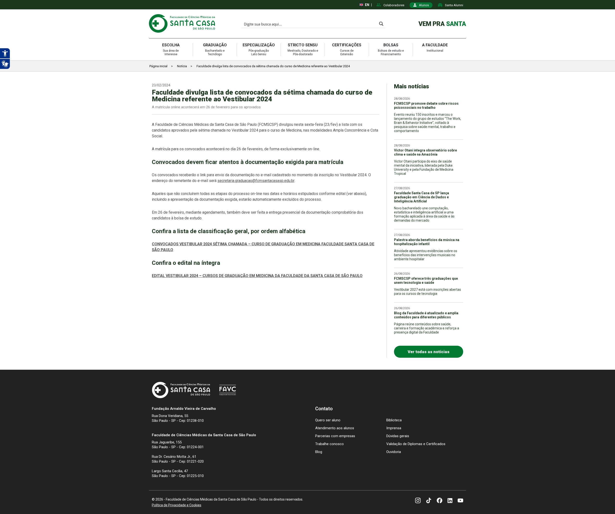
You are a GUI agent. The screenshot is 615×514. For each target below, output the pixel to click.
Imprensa (393, 428)
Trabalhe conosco (329, 444)
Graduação (215, 49)
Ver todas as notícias (428, 351)
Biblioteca (394, 420)
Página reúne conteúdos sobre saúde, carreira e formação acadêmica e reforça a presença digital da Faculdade (426, 328)
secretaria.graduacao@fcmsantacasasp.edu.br (255, 180)
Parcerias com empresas (335, 436)
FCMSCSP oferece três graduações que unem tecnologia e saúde (426, 280)
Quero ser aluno (327, 420)
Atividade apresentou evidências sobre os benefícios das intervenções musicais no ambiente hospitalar (425, 255)
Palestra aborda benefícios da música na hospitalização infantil (426, 242)
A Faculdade (435, 47)
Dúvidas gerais (397, 436)
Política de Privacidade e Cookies (176, 505)
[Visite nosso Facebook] (439, 501)
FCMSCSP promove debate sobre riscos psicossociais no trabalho (426, 105)
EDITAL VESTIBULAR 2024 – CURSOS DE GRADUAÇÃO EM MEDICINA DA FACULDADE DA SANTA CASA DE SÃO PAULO (257, 275)
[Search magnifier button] (381, 24)
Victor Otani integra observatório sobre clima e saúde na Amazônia (425, 152)
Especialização (259, 49)
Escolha (171, 49)
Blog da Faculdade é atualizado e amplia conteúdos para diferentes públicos (426, 315)
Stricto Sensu (303, 49)
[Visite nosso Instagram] (418, 501)
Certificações (346, 49)
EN (367, 5)
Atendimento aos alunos (334, 428)
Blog (318, 452)
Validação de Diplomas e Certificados (415, 444)
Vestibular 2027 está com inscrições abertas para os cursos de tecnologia (427, 292)
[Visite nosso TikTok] (428, 501)
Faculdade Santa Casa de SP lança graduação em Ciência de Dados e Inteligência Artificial (421, 197)
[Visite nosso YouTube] (460, 501)
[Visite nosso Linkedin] (450, 500)
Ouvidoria (393, 452)
